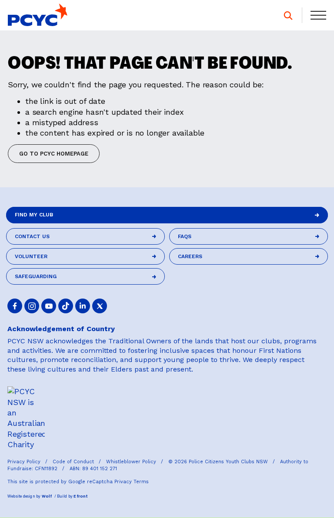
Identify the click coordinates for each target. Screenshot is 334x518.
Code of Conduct (74, 462)
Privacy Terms (131, 482)
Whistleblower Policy (132, 462)
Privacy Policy (24, 462)
